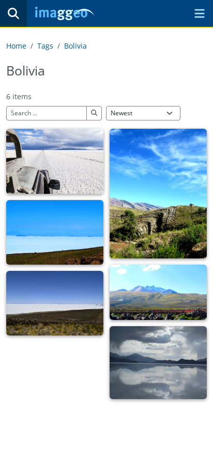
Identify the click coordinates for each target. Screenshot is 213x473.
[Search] (13, 13)
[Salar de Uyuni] (158, 362)
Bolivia (75, 46)
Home (16, 46)
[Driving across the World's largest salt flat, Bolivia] (54, 161)
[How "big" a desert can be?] (54, 303)
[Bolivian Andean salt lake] (54, 232)
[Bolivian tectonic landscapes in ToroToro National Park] (158, 193)
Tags (45, 46)
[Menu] (199, 13)
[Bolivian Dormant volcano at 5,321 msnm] (158, 292)
